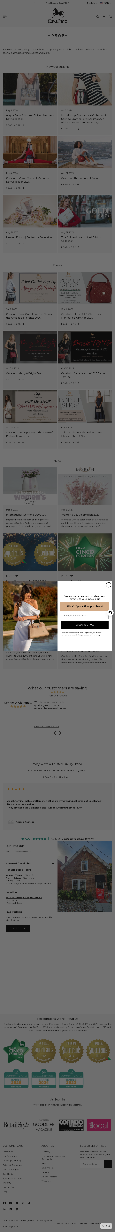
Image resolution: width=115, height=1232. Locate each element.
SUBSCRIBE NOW (85, 625)
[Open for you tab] (110, 612)
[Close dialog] (108, 584)
